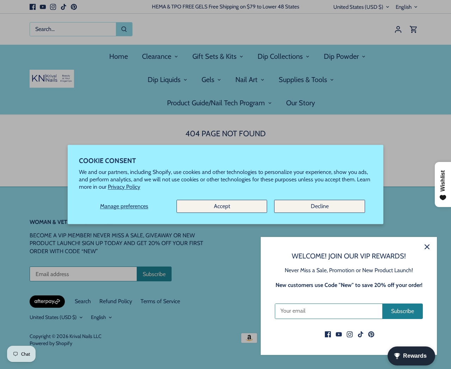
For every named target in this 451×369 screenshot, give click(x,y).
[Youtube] (339, 334)
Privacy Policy (124, 187)
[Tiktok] (361, 334)
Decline (320, 206)
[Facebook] (328, 334)
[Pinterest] (371, 334)
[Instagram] (350, 334)
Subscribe (402, 311)
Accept (222, 206)
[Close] (427, 247)
